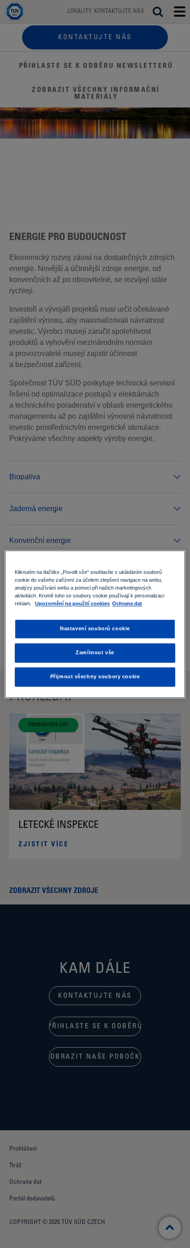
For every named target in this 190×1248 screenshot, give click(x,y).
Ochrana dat (127, 603)
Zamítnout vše (95, 652)
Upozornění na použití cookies (72, 603)
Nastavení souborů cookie (95, 628)
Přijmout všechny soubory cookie (95, 676)
